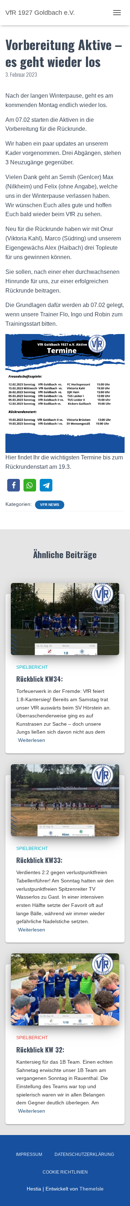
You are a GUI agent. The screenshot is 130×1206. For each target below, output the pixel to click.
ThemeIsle (91, 1189)
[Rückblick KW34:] (65, 618)
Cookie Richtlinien (65, 1172)
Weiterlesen (31, 740)
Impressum (29, 1154)
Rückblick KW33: (39, 860)
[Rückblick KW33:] (65, 799)
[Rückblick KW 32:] (65, 989)
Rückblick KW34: (39, 679)
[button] (13, 485)
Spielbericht (32, 667)
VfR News (49, 505)
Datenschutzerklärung (84, 1154)
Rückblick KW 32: (40, 1049)
